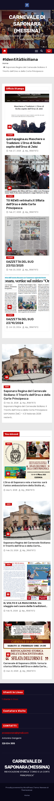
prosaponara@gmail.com (15, 732)
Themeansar (26, 790)
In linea (10, 699)
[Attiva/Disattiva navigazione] (36, 51)
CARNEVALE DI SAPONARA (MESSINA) (27, 24)
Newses (43, 787)
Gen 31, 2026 (12, 671)
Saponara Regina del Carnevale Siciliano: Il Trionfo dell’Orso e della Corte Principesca (27, 394)
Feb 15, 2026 (12, 610)
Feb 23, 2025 (15, 269)
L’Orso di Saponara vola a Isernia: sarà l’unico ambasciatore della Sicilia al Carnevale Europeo (25, 485)
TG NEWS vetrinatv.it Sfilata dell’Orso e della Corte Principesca (25, 204)
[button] (42, 51)
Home (5, 63)
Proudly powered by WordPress (19, 787)
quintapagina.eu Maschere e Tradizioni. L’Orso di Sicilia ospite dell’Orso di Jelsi (25, 142)
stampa (10, 135)
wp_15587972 (31, 151)
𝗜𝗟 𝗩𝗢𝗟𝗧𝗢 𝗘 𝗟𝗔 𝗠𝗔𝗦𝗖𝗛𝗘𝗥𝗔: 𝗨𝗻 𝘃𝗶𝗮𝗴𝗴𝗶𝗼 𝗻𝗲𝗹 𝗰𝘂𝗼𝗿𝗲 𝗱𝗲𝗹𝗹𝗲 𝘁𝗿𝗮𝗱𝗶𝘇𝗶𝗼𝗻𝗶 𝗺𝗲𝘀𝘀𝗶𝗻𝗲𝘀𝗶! (24, 606)
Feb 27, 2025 (15, 151)
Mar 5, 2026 (12, 490)
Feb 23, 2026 (13, 403)
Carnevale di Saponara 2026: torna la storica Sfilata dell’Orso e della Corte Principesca (25, 666)
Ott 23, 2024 (15, 327)
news (7, 387)
